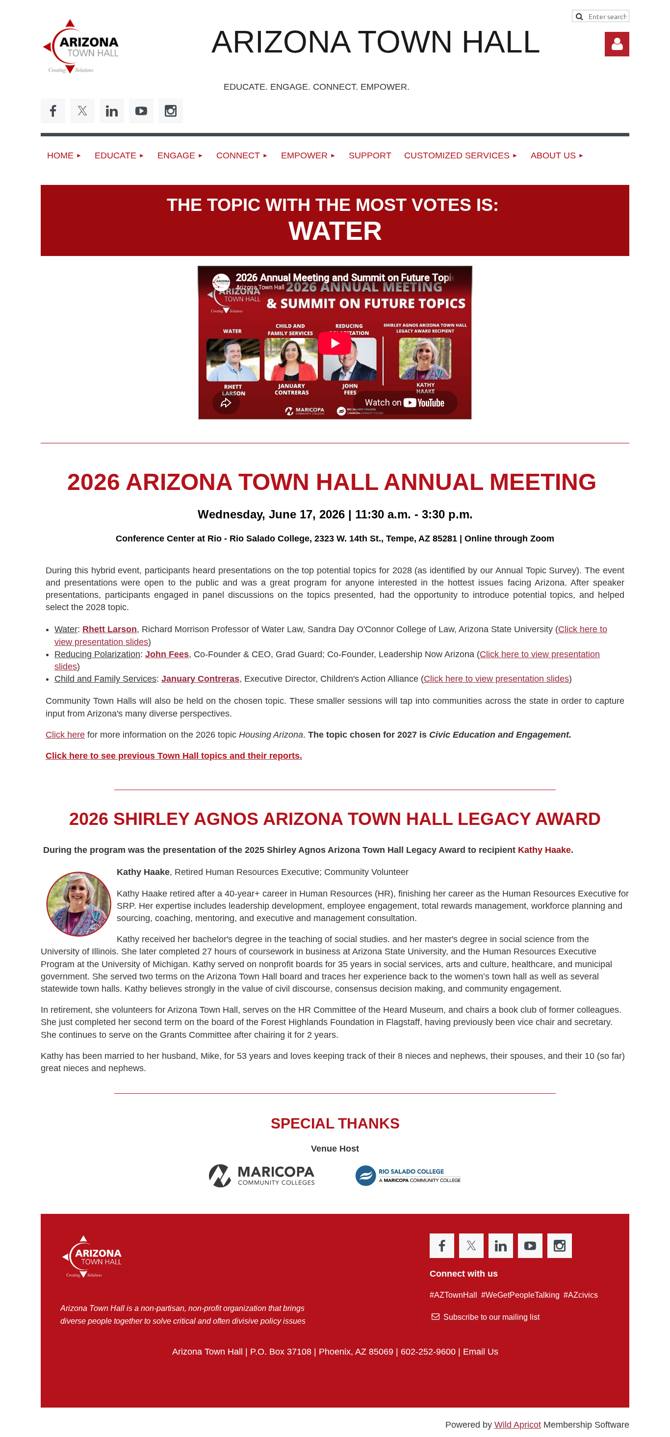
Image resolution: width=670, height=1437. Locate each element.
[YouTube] (141, 111)
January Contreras (200, 679)
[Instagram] (170, 111)
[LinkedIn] (112, 111)
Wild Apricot (517, 1425)
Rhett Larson (109, 629)
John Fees (167, 654)
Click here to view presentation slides (496, 679)
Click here (65, 735)
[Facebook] (53, 111)
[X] (82, 111)
